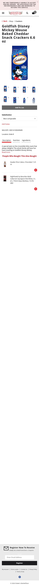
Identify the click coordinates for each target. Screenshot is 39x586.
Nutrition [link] (16, 140)
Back (5, 21)
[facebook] (19, 577)
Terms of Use (20, 571)
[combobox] (19, 119)
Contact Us (24, 569)
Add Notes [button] (6, 124)
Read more (6, 152)
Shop (11, 21)
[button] (5, 88)
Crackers (18, 21)
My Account (5, 569)
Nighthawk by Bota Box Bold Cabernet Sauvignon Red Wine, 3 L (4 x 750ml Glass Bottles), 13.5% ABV (22, 179)
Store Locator (15, 569)
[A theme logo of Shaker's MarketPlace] (16, 13)
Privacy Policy (33, 569)
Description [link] (6, 140)
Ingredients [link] (26, 140)
